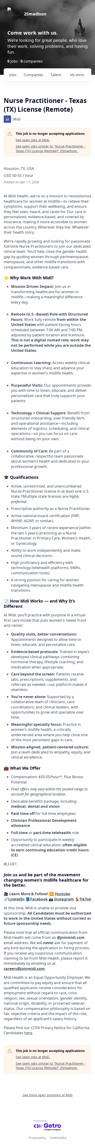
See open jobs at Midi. (33, 140)
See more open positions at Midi (48, 1095)
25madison (35, 14)
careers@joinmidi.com (24, 968)
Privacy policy (37, 1138)
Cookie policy (58, 1138)
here (28, 1032)
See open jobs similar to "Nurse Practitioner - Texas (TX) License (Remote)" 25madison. (51, 148)
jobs (13, 74)
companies (33, 74)
